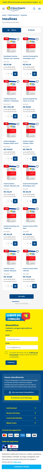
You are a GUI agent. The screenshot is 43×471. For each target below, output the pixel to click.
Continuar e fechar (21, 466)
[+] (11, 74)
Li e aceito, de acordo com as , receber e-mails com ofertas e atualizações (23, 355)
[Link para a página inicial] (4, 15)
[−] (5, 74)
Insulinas (24, 15)
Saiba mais (17, 462)
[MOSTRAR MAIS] (21, 296)
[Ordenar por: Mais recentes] (31, 30)
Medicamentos (13, 15)
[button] (34, 9)
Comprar (15, 74)
